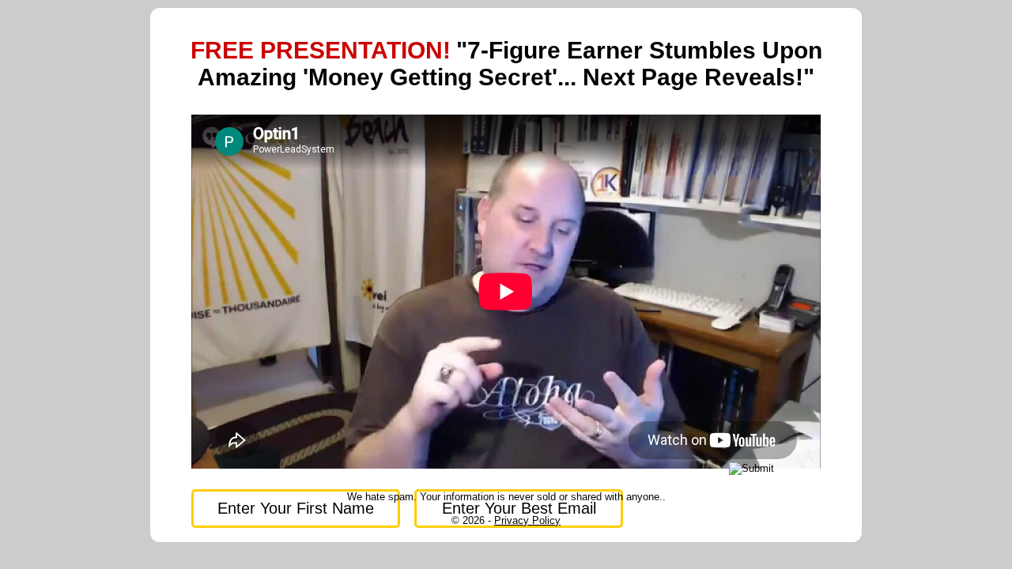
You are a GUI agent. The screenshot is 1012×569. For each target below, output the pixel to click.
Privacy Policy (527, 520)
